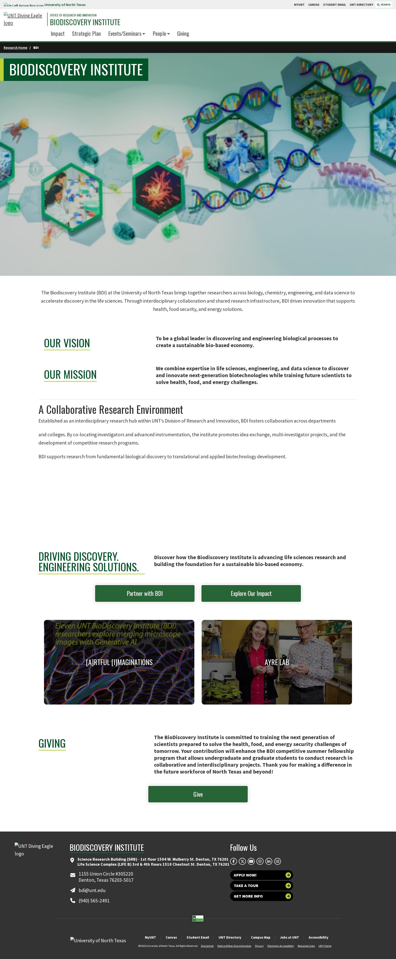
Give (198, 794)
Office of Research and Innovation (73, 15)
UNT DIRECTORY (361, 5)
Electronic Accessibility (280, 946)
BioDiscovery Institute (85, 22)
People (159, 33)
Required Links (306, 946)
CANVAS (313, 5)
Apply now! (245, 875)
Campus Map (260, 937)
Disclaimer (207, 946)
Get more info (248, 896)
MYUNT (299, 5)
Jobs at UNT (289, 937)
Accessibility (318, 937)
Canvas (171, 937)
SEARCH (385, 4)
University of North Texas (64, 4)
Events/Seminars (124, 33)
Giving (183, 33)
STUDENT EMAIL (334, 5)
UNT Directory (230, 937)
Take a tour (246, 885)
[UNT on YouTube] (251, 861)
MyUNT (150, 937)
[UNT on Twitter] (242, 861)
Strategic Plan (86, 33)
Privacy (259, 946)
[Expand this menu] (143, 34)
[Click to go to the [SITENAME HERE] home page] (24, 19)
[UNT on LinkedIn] (268, 861)
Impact (58, 33)
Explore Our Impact (251, 593)
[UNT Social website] (277, 861)
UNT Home (325, 946)
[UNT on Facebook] (233, 861)
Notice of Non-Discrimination (234, 946)
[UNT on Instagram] (259, 861)
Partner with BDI (145, 593)
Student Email (198, 937)
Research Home (15, 47)
